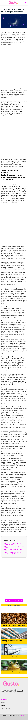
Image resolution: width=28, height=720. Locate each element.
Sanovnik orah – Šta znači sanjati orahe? (13, 625)
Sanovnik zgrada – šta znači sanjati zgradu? (12, 641)
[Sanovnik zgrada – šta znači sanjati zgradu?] (14, 633)
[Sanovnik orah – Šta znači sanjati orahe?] (14, 618)
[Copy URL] (21, 600)
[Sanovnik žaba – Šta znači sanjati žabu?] (14, 665)
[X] (9, 600)
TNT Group (23, 715)
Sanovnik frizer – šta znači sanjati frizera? (14, 547)
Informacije (4, 699)
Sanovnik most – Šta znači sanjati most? (13, 657)
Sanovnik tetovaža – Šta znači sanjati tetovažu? (12, 543)
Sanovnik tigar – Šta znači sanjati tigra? (13, 550)
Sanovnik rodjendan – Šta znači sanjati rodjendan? (13, 553)
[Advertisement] (14, 66)
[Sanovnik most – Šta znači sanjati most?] (14, 650)
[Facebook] (6, 600)
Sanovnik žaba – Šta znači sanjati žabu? (13, 672)
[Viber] (12, 600)
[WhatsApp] (15, 600)
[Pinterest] (18, 600)
